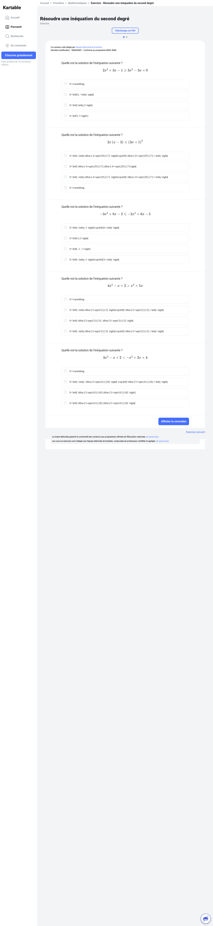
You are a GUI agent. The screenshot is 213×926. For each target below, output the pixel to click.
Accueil (15, 17)
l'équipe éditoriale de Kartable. (88, 47)
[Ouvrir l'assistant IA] (205, 918)
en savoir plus (152, 437)
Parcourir (16, 26)
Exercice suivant (195, 432)
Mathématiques (77, 3)
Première (58, 3)
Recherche (17, 36)
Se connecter (18, 45)
